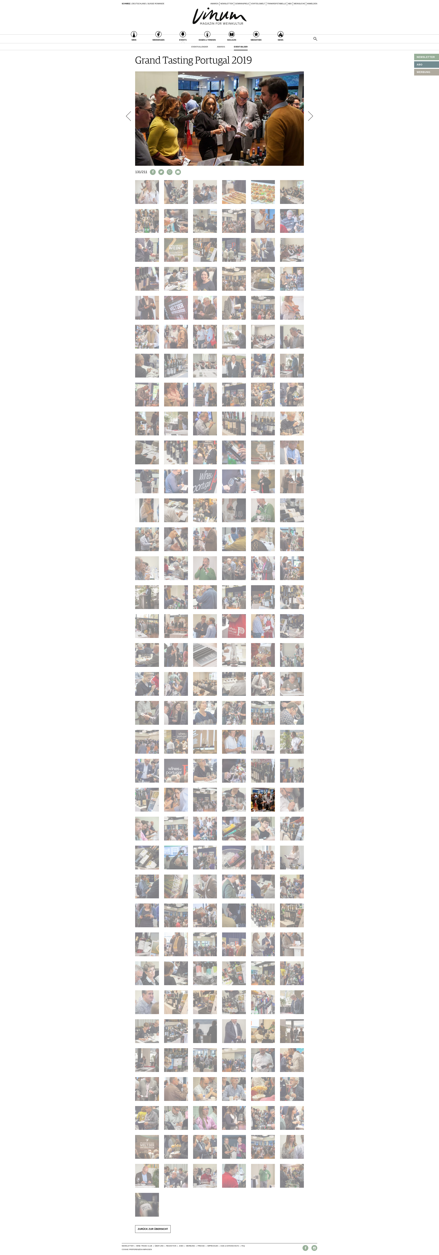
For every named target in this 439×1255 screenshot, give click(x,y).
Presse (201, 1246)
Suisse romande (155, 4)
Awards (214, 4)
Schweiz (126, 4)
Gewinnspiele (242, 4)
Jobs (181, 1246)
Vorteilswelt (258, 4)
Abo (290, 4)
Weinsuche (299, 4)
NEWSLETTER (426, 57)
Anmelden (312, 4)
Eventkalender (199, 47)
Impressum (212, 1246)
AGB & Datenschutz (229, 1246)
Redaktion (171, 1246)
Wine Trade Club (144, 1246)
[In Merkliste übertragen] (170, 172)
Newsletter (226, 4)
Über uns (159, 1246)
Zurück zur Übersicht (153, 1229)
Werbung (190, 1246)
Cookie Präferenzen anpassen (137, 1249)
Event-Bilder (241, 47)
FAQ (243, 1246)
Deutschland (139, 4)
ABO (420, 64)
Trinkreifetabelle (276, 4)
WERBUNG (423, 72)
